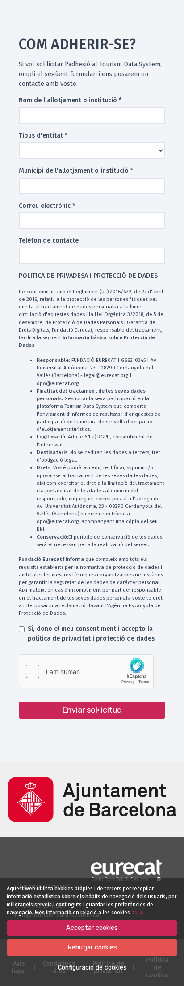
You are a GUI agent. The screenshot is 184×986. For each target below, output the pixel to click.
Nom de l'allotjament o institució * (70, 100)
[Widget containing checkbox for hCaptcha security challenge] (86, 671)
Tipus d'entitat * (43, 135)
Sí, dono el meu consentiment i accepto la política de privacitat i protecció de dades (91, 633)
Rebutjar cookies (92, 947)
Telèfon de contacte (49, 240)
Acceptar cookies (92, 928)
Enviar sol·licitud (92, 710)
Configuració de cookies (92, 967)
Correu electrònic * (47, 206)
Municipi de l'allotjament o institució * (76, 170)
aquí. (137, 912)
